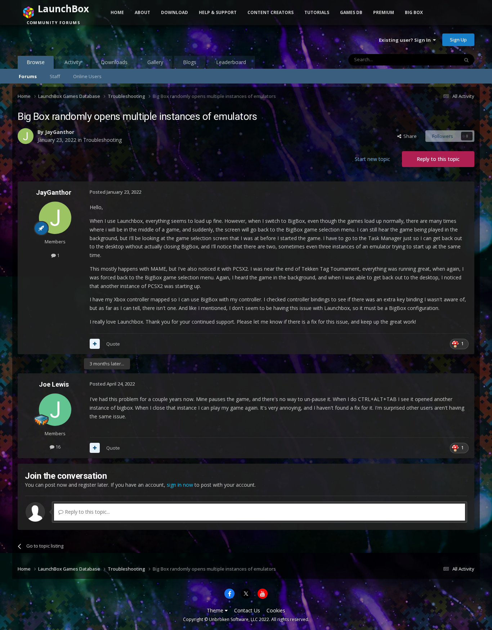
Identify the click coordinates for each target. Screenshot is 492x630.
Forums (28, 76)
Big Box (414, 12)
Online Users (87, 76)
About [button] (142, 12)
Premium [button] (383, 12)
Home (117, 12)
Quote (113, 344)
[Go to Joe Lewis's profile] (55, 409)
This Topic (438, 60)
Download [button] (174, 12)
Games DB (351, 12)
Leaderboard (231, 62)
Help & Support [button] (218, 12)
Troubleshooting (102, 139)
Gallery (155, 62)
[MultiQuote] (95, 344)
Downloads (114, 62)
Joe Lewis (54, 384)
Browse (36, 62)
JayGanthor (59, 132)
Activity (72, 62)
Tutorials (316, 12)
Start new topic (372, 159)
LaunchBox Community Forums (75, 39)
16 (57, 447)
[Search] (466, 60)
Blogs (189, 62)
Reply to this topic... (86, 511)
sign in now (180, 484)
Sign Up (458, 39)
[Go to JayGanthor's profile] (25, 136)
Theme (216, 610)
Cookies (276, 610)
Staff (55, 76)
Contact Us (247, 610)
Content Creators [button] (270, 12)
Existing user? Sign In (406, 40)
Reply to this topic (438, 159)
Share (409, 136)
